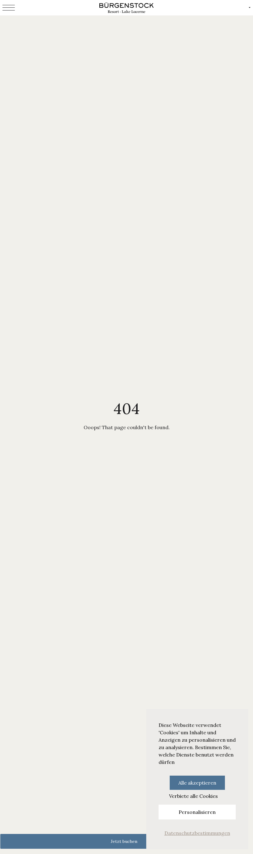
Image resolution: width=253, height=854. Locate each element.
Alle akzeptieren (197, 783)
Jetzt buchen (124, 841)
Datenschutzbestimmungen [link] (197, 833)
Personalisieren (197, 812)
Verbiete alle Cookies (193, 796)
